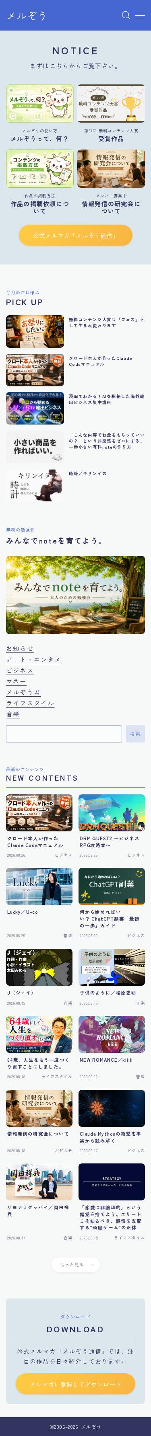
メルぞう (27, 15)
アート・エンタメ (34, 659)
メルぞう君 (23, 691)
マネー (16, 681)
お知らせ (20, 648)
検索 (135, 734)
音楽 (13, 713)
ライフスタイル (30, 702)
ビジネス (20, 670)
